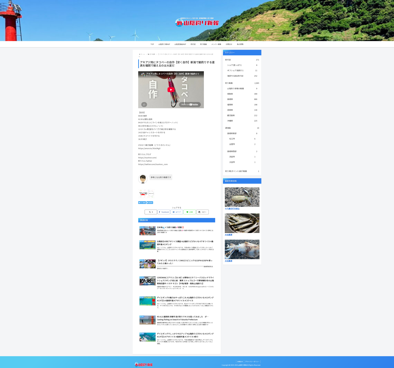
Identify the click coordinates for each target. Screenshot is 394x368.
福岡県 (150, 202)
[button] (202, 212)
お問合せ (240, 362)
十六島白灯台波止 (232, 208)
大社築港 (228, 234)
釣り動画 (142, 202)
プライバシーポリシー (252, 362)
